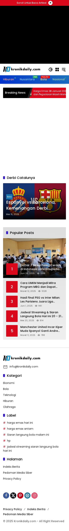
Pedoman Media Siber (17, 473)
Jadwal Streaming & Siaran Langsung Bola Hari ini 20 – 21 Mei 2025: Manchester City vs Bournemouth (40, 314)
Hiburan (8, 401)
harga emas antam (20, 429)
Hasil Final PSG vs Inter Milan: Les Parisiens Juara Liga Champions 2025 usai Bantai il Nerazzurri (41, 299)
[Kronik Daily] (22, 69)
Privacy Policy (12, 479)
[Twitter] (13, 495)
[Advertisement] (34, 136)
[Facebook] (6, 495)
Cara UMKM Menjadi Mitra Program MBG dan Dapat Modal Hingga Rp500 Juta (38, 285)
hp (9, 441)
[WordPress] (27, 495)
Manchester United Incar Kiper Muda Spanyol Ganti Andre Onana (41, 329)
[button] (50, 69)
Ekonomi (8, 383)
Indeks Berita (11, 467)
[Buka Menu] (57, 69)
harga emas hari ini (20, 423)
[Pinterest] (20, 495)
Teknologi (9, 395)
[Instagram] (34, 495)
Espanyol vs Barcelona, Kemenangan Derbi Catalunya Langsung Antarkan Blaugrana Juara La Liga (31, 205)
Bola (9, 196)
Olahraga (9, 407)
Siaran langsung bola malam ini (28, 435)
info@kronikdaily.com (24, 366)
